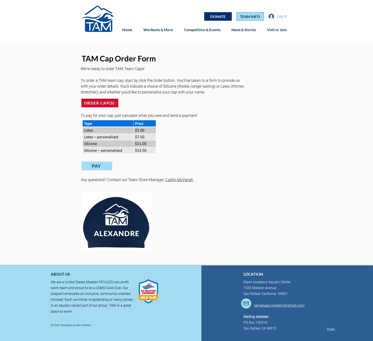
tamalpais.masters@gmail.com (279, 305)
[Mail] (246, 303)
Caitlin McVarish (179, 179)
